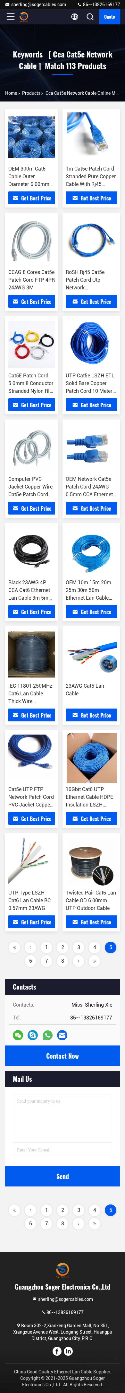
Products (31, 93)
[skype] (33, 1035)
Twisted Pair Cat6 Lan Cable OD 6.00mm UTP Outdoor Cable (91, 900)
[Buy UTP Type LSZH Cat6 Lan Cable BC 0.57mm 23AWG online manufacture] (31, 861)
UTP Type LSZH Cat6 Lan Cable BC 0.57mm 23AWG (29, 900)
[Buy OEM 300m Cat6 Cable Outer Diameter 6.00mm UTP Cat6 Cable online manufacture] (31, 137)
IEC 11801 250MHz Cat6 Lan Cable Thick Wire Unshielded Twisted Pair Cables (30, 701)
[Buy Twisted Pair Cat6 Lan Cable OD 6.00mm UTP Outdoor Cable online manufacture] (91, 861)
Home (11, 93)
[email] (62, 1035)
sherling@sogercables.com (38, 4)
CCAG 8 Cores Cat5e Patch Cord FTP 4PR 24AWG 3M (31, 280)
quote (109, 16)
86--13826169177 (101, 4)
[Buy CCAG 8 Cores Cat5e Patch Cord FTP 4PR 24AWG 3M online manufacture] (31, 241)
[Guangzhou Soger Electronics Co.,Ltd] (32, 16)
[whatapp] (47, 1035)
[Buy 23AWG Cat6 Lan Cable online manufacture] (91, 655)
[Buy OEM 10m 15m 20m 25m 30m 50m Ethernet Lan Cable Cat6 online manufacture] (91, 551)
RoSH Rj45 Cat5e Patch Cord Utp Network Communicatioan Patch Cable (85, 287)
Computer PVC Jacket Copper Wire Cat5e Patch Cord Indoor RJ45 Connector (30, 494)
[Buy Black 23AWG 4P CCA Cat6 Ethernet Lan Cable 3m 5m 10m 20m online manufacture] (31, 551)
